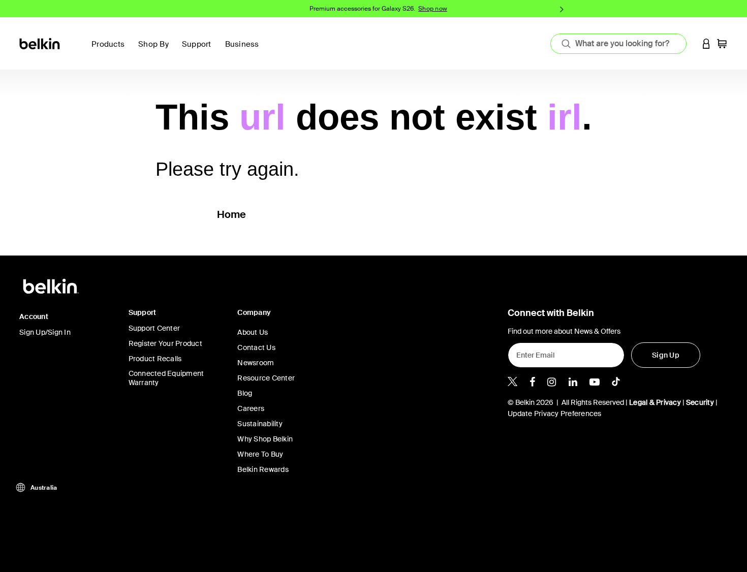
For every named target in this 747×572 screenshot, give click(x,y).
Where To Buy (260, 454)
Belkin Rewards (263, 469)
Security (700, 402)
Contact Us (256, 347)
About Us (252, 332)
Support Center (154, 328)
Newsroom (255, 362)
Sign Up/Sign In (45, 332)
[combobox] (618, 44)
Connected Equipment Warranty (166, 378)
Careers (250, 408)
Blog (244, 393)
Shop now (432, 9)
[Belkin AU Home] (40, 43)
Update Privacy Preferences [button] (555, 413)
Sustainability (260, 423)
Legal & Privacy (655, 402)
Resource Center (266, 378)
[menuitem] (199, 50)
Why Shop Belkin (265, 438)
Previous (185, 9)
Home (231, 214)
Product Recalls (155, 358)
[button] (706, 43)
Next (561, 9)
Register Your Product (165, 343)
